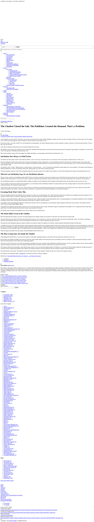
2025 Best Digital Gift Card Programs (15, 107)
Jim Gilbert (9, 96)
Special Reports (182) (9, 470)
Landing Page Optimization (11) (11, 367)
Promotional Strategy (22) (9, 416)
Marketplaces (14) (8, 379)
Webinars (8, 77)
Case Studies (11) (8, 462)
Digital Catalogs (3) (8, 344)
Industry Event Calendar (15, 76)
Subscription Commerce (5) (10, 441)
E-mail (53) (6, 350)
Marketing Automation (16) (10, 378)
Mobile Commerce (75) (9, 301)
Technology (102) (8, 298)
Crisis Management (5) (9, 334)
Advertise (3, 43)
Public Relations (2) (8, 419)
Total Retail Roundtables (15, 72)
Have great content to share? (7, 480)
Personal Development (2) (10, 399)
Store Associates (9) (8, 439)
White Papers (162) (8, 478)
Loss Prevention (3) (8, 374)
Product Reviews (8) (8, 412)
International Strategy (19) (10, 362)
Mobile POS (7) (7, 387)
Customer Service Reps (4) (10, 340)
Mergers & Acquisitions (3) (10, 383)
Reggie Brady (9, 94)
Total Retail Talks (10, 88)
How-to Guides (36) (8, 464)
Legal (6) (6, 370)
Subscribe (6, 114)
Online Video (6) (7, 392)
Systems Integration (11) (9, 444)
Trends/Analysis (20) (8, 474)
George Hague (9, 98)
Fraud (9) (6, 352)
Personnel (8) (7, 402)
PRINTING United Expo (49, 512)
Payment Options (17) (9, 398)
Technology (9, 66)
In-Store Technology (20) (9, 359)
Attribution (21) (7, 313)
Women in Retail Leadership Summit (18, 518)
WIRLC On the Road (14, 73)
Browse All (12, 84)
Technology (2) (7, 471)
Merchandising (9, 60)
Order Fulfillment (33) (9, 394)
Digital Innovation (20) (9, 346)
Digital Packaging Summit (13, 512)
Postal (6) (6, 404)
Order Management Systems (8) (11, 395)
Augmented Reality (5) (9, 315)
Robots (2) (6, 421)
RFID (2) (6, 420)
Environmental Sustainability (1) (11, 351)
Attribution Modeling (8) (9, 314)
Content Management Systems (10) (12, 329)
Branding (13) (7, 321)
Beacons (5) (6, 318)
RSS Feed (3, 498)
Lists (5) (5, 372)
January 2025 (12, 81)
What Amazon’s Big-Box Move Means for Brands (13, 281)
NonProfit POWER (50, 518)
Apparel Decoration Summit (36, 512)
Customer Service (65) (9, 339)
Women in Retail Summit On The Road (36, 518)
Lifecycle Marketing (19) (9, 371)
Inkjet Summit (4, 512)
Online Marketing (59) (9, 390)
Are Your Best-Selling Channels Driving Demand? (13, 278)
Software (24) (7, 436)
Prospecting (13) (7, 417)
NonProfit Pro (9, 515)
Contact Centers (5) (8, 327)
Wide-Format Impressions (37, 510)
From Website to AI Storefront (13, 106)
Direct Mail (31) (7, 347)
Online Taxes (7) (7, 391)
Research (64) (7, 468)
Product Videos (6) (8, 415)
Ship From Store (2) (8, 427)
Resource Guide (4, 42)
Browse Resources (10, 110)
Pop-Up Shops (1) (8, 403)
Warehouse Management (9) (10, 451)
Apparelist (54, 510)
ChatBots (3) (6, 326)
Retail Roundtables (5, 518)
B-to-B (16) (6, 317)
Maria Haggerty (10, 97)
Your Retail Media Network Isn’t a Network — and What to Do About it (24, 256)
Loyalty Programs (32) (9, 375)
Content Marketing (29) (9, 330)
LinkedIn (7, 504)
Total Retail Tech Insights (12, 89)
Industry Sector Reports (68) (10, 466)
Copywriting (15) (8, 331)
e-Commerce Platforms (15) (10, 455)
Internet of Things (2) (8, 363)
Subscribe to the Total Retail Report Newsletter (11, 495)
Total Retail (3, 515)
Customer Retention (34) (9, 338)
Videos (5, 90)
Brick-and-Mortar (10, 54)
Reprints (2, 490)
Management (9, 57)
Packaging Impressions (25, 510)
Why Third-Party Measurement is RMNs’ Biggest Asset (15, 283)
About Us (3, 487)
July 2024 (11, 82)
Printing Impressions (5, 510)
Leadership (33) (7, 368)
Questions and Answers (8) (10, 467)
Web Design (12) (7, 452)
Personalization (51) (8, 400)
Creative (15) (7, 332)
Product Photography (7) (9, 410)
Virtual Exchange (10, 78)
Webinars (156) (7, 476)
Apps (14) (6, 310)
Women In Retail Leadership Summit (18, 74)
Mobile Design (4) (8, 384)
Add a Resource (10, 111)
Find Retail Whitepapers (6, 500)
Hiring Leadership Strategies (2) (11, 356)
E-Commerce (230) (8, 294)
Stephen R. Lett (10, 99)
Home (2, 484)
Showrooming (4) (8, 431)
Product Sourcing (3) (8, 414)
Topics (5, 53)
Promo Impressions (47, 510)
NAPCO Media (13, 520)
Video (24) (6, 475)
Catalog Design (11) (8, 325)
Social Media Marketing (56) (10, 435)
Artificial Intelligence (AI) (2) (10, 311)
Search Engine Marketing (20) (11, 424)
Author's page (10, 265)
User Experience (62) (8, 448)
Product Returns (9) (8, 411)
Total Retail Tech (13, 70)
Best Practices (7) (8, 460)
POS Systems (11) (8, 396)
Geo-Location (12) (8, 354)
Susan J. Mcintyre (10, 102)
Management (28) (8, 376)
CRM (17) (6, 322)
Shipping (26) (7, 428)
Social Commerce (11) (9, 433)
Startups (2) (6, 437)
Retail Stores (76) (8, 300)
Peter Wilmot (5, 135)
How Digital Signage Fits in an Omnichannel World (14, 280)
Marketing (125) (7, 297)
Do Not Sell (3, 496)
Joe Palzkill (9, 103)
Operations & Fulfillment (12, 64)
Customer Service (5, 494)
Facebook (7, 503)
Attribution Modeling (8, 261)
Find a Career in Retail (6, 499)
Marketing (8, 58)
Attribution (6, 260)
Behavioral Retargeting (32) (10, 319)
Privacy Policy (4, 492)
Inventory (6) (7, 364)
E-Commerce (9, 56)
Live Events (9, 69)
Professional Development (12, 65)
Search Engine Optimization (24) (11, 425)
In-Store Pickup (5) (8, 358)
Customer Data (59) (8, 336)
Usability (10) (7, 447)
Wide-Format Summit (25, 512)
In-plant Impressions (15, 510)
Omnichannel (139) (8, 296)
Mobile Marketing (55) (9, 386)
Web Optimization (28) (9, 453)
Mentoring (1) (7, 380)
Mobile (8, 61)
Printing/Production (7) (9, 407)
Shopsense (22, 253)
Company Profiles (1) (9, 463)
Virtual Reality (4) (8, 449)
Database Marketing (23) (9, 343)
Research (6, 113)
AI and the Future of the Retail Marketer (15, 109)
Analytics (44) (7, 309)
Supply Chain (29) (8, 443)
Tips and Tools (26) (8, 472)
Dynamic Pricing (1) (8, 348)
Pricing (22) (6, 406)
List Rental (3, 491)
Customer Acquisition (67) (10, 335)
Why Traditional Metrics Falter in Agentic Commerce (14, 276)
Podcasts (6, 86)
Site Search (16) (7, 432)
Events (5, 68)
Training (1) (6, 445)
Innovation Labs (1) (8, 360)
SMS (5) (5, 423)
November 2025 (13, 80)
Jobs (2, 41)
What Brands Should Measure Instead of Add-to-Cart (14, 277)
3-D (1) (5, 306)
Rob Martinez (9, 101)
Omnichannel (9, 62)
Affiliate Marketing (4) (9, 307)
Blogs (5, 92)
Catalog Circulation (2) (9, 323)
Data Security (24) (8, 342)
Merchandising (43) (8, 382)
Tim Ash (8, 93)
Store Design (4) (7, 440)
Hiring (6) (6, 355)
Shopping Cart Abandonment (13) (11, 429)
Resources (6, 105)
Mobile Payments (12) (9, 388)
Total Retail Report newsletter (13, 115)
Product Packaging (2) (9, 408)
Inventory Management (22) (10, 366)
